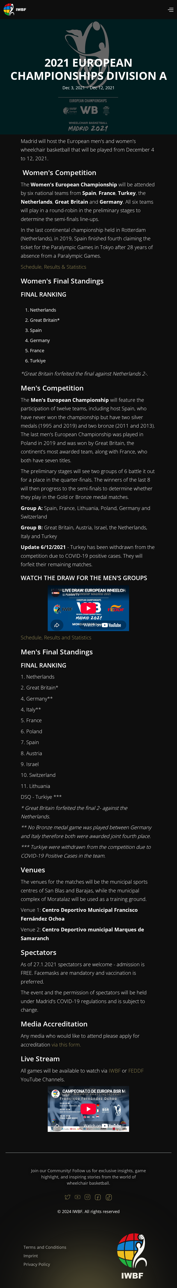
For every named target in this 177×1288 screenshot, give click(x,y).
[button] (170, 9)
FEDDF (136, 1070)
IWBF (115, 1070)
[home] (15, 9)
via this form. (66, 1044)
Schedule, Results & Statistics (53, 266)
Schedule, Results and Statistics (56, 637)
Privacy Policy (37, 1264)
